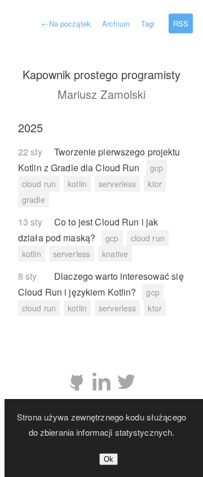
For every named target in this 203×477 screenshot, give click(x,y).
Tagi (148, 23)
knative (115, 253)
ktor (154, 183)
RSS (180, 23)
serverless (117, 183)
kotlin (77, 183)
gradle (33, 199)
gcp (156, 168)
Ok (108, 459)
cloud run (39, 183)
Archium (116, 23)
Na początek (65, 23)
